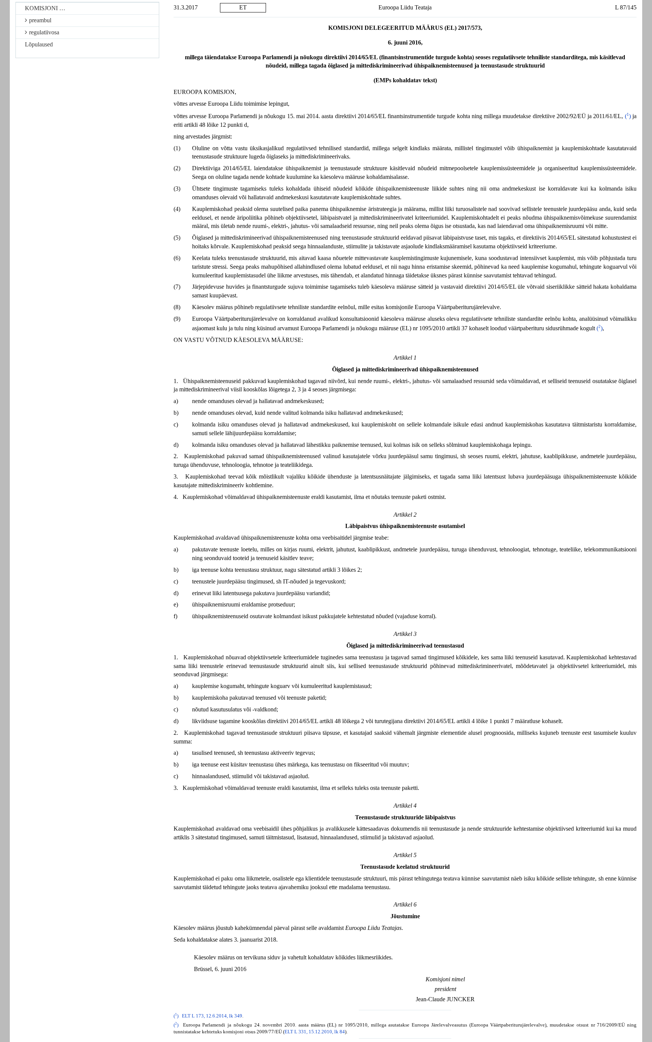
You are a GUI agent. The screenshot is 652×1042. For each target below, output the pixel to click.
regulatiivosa (44, 32)
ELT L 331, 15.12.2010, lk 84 (314, 1031)
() (628, 116)
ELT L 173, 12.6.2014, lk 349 (212, 1016)
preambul (40, 20)
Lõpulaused (39, 44)
